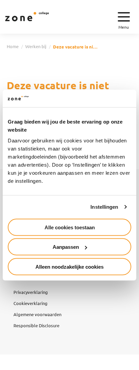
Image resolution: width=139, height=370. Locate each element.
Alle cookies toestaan (70, 227)
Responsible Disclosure (36, 325)
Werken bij (35, 46)
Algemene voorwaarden (37, 314)
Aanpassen (66, 247)
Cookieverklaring (30, 303)
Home (13, 46)
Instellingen (104, 207)
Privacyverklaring (30, 292)
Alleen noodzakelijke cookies (69, 266)
